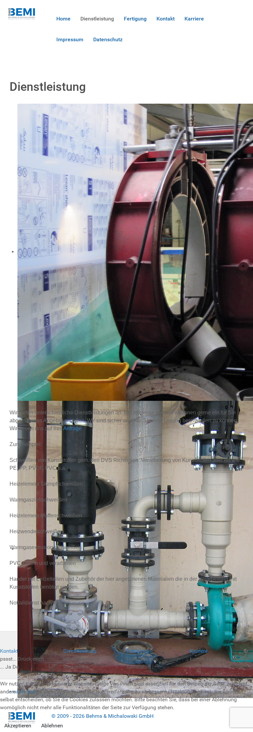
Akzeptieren (17, 725)
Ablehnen (52, 725)
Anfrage (72, 428)
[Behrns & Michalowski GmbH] (21, 14)
